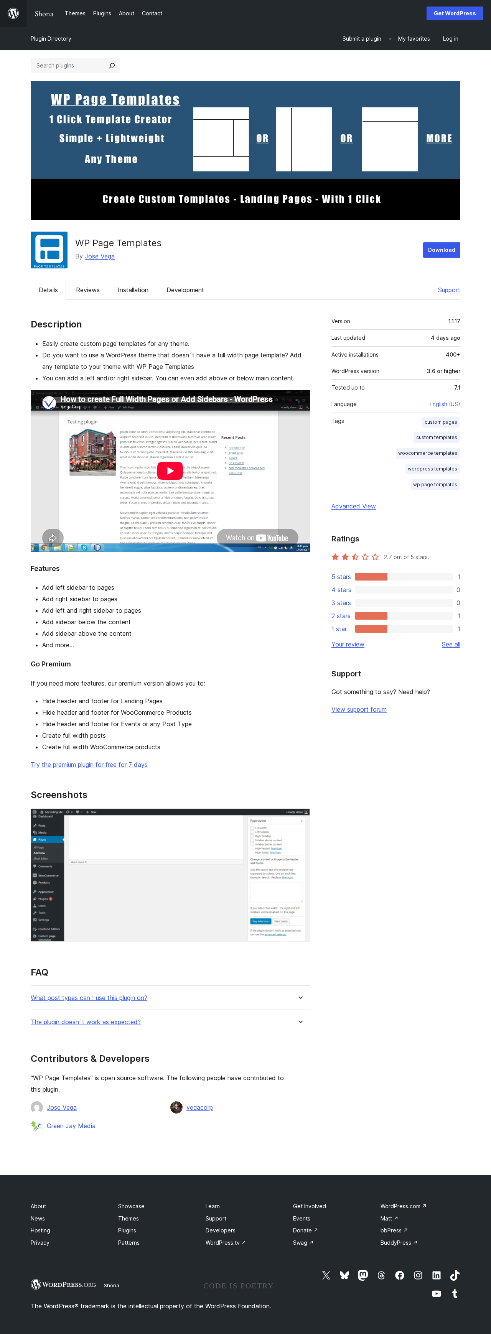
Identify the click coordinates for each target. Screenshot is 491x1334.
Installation (133, 290)
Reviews (88, 290)
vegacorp (199, 1107)
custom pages (441, 422)
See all (451, 644)
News (38, 1218)
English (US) (445, 404)
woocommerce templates (427, 453)
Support (449, 290)
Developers (221, 1230)
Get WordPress (455, 13)
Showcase (131, 1206)
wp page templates (435, 484)
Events (301, 1218)
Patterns (129, 1242)
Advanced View (353, 506)
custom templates (436, 437)
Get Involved (309, 1206)
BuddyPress (399, 1242)
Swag (303, 1242)
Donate (305, 1230)
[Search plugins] (112, 65)
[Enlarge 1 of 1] (299, 818)
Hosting (40, 1230)
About (38, 1206)
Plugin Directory (51, 38)
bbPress (394, 1230)
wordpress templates (432, 469)
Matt (390, 1218)
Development (185, 290)
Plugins (127, 1230)
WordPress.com (404, 1206)
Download (441, 250)
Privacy (40, 1242)
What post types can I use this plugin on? (89, 998)
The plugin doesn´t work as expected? (86, 1022)
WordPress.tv (226, 1242)
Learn (213, 1206)
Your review (347, 644)
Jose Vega (100, 256)
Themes (128, 1218)
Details (48, 290)
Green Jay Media (71, 1126)
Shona (111, 1285)
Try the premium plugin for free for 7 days (89, 764)
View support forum (359, 709)
